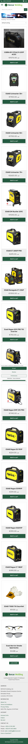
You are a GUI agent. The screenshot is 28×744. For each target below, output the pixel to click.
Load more (14, 663)
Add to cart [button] (14, 62)
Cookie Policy (9, 378)
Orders (3, 718)
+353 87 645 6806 (10, 728)
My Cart (3, 720)
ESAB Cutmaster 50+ (14, 133)
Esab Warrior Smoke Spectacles (14, 647)
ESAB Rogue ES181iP (14, 489)
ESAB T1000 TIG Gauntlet (14, 606)
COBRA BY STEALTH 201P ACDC (14, 53)
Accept (14, 368)
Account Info (4, 715)
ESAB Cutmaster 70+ (14, 172)
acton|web (20, 742)
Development (14, 742)
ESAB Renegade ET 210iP (14, 290)
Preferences (14, 375)
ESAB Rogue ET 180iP (14, 567)
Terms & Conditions (6, 704)
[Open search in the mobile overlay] (14, 9)
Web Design (7, 742)
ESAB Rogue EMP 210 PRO (14, 410)
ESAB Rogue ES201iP (14, 528)
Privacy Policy (5, 707)
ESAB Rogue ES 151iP (14, 449)
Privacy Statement (16, 378)
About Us (3, 702)
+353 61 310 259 (6, 1)
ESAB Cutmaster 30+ (14, 94)
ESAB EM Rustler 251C (14, 212)
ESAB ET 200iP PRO (14, 251)
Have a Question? (6, 733)
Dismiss (14, 372)
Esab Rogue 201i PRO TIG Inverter (14, 330)
